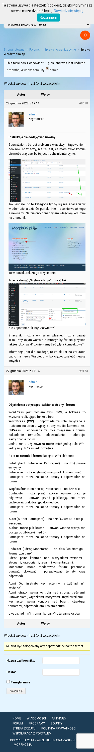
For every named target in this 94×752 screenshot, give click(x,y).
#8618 (83, 103)
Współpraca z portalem (32, 733)
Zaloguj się (16, 690)
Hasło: (11, 672)
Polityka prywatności (58, 728)
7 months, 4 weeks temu (23, 70)
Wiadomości (36, 718)
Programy (37, 723)
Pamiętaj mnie (20, 682)
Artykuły (59, 718)
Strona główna (14, 49)
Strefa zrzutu (24, 728)
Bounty (56, 723)
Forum (18, 723)
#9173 (83, 371)
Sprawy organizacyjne (60, 49)
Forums (34, 49)
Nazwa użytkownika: (21, 660)
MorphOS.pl (23, 744)
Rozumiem (48, 18)
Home (17, 718)
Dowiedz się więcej (68, 11)
